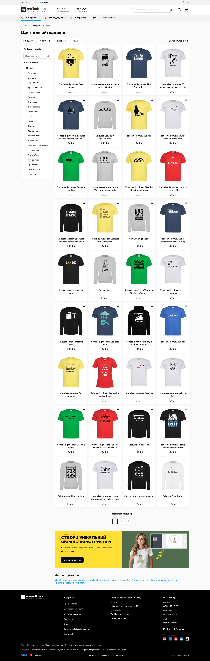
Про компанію (70, 604)
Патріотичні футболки (90, 650)
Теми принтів (31, 18)
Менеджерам (34, 131)
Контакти (68, 619)
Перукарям (33, 150)
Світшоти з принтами (73, 645)
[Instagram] (164, 639)
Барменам (33, 83)
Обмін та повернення (74, 614)
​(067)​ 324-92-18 (170, 614)
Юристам (32, 174)
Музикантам (34, 136)
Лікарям (32, 126)
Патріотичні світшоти (39, 650)
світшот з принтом (75, 583)
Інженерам (33, 111)
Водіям (31, 97)
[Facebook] (170, 639)
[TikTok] (187, 639)
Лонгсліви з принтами (92, 645)
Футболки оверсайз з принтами (113, 650)
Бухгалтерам (34, 92)
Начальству (33, 140)
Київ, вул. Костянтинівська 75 (124, 606)
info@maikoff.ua (170, 622)
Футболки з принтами (35, 645)
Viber (168, 629)
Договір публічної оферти (76, 629)
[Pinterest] (176, 639)
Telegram (180, 629)
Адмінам (32, 73)
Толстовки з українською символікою (64, 650)
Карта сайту (69, 634)
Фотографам (34, 169)
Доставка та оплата (73, 609)
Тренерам (33, 164)
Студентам (33, 160)
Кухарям (32, 121)
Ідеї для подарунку (54, 18)
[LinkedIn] (182, 639)
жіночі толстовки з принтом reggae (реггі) (112, 580)
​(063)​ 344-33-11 (170, 610)
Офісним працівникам (38, 145)
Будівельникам (35, 87)
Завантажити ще (120, 513)
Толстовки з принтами (54, 645)
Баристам (32, 78)
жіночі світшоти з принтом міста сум (73, 580)
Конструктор (79, 18)
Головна (24, 26)
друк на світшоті (142, 580)
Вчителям (32, 102)
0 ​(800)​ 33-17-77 (28, 2)
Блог (66, 624)
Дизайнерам (34, 107)
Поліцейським (34, 155)
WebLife (186, 655)
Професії (30, 68)
